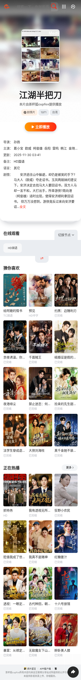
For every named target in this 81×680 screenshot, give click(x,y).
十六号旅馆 (62, 604)
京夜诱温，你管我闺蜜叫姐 (15, 357)
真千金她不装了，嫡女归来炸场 (66, 450)
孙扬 (17, 142)
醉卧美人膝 (62, 650)
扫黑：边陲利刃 (65, 311)
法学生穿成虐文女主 (15, 450)
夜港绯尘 (9, 404)
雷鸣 (55, 148)
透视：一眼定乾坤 (15, 604)
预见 (32, 311)
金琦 (72, 148)
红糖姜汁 (60, 557)
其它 (17, 168)
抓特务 (8, 510)
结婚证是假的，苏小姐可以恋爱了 (66, 357)
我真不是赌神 (38, 557)
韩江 (64, 148)
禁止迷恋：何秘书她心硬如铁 (40, 404)
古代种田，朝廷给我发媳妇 (40, 604)
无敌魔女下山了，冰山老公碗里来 (40, 650)
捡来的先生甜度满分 (66, 404)
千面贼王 (35, 357)
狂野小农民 (62, 510)
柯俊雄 (38, 148)
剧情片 (31, 112)
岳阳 (47, 148)
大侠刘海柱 (37, 450)
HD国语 (12, 248)
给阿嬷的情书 (12, 311)
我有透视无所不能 (40, 510)
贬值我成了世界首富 (15, 557)
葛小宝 (18, 148)
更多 (69, 467)
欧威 (28, 148)
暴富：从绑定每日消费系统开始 (15, 650)
